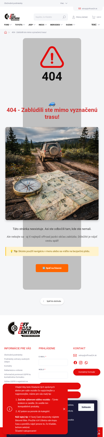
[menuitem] (8, 25)
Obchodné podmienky (13, 3)
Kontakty (8, 366)
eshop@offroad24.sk (88, 355)
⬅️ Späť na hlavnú (52, 268)
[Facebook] (75, 362)
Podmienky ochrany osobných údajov (17, 360)
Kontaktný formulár (87, 372)
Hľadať (64, 17)
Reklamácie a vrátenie (13, 370)
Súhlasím (86, 407)
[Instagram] (81, 362)
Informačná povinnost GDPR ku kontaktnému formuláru (17, 375)
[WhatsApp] (86, 362)
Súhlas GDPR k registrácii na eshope (16, 382)
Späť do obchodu (54, 301)
